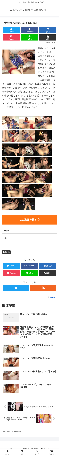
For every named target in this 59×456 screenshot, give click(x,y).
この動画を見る (28, 219)
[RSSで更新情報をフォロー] (43, 288)
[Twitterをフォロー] (16, 288)
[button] (53, 310)
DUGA (7, 252)
